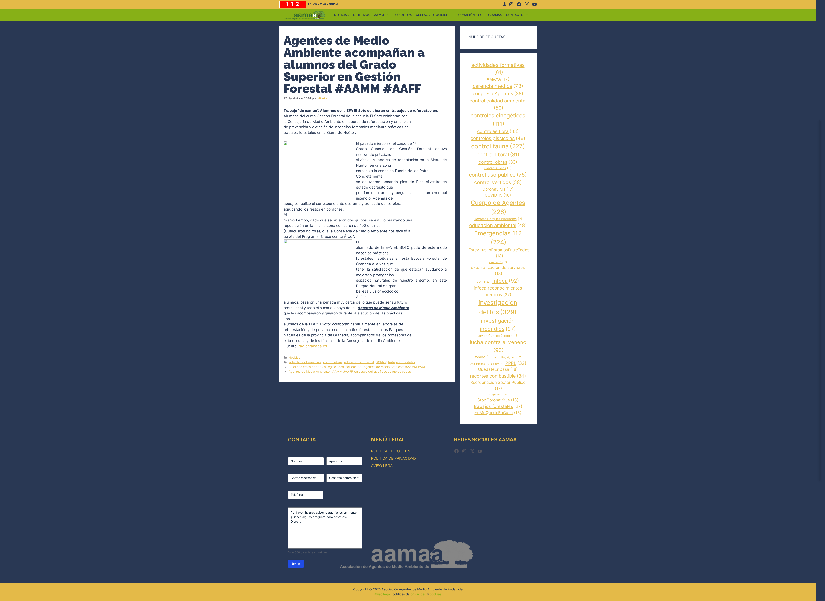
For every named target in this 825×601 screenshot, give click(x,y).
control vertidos (498, 182)
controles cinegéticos (498, 119)
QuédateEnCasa (498, 369)
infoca (505, 281)
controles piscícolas (498, 138)
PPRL (515, 363)
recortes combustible (498, 376)
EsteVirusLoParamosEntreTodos (498, 252)
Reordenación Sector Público (498, 385)
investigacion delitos (497, 307)
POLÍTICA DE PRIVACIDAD (393, 458)
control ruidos (498, 168)
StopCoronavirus (497, 400)
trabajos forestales (401, 362)
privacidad (418, 594)
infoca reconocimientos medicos (498, 291)
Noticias (294, 357)
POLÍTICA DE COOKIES (390, 451)
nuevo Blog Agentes (507, 357)
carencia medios (498, 86)
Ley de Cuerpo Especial (497, 336)
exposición (498, 262)
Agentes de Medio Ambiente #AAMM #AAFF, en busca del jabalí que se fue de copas (350, 371)
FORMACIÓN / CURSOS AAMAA (479, 15)
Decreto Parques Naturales (498, 219)
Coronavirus (498, 189)
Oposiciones (479, 363)
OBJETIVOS (361, 15)
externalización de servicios (498, 270)
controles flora (498, 131)
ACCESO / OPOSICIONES (434, 15)
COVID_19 (498, 195)
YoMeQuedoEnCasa (498, 412)
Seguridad (498, 394)
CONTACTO (514, 15)
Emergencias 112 (498, 238)
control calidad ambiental (498, 104)
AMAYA (498, 79)
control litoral (498, 154)
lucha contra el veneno (498, 346)
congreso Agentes (498, 93)
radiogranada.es (313, 346)
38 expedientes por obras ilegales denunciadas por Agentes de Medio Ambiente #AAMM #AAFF (358, 367)
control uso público (498, 175)
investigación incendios (498, 324)
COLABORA (403, 15)
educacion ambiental (359, 362)
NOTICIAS (341, 15)
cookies (436, 594)
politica (497, 364)
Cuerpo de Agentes (498, 207)
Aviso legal (382, 594)
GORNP (381, 362)
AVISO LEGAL (383, 466)
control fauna (498, 146)
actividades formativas (305, 362)
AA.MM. (379, 15)
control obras (332, 362)
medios (482, 357)
